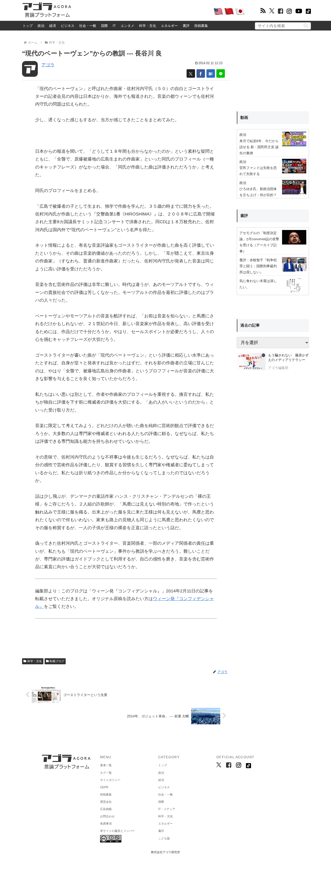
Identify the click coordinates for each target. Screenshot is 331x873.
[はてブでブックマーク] (210, 73)
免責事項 (106, 823)
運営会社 (106, 802)
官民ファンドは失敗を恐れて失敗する (258, 171)
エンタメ (127, 26)
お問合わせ (107, 816)
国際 (104, 26)
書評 (186, 26)
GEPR (104, 787)
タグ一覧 (106, 772)
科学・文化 (147, 26)
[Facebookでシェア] (201, 73)
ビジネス (67, 26)
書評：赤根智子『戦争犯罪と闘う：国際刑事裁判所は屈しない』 (258, 266)
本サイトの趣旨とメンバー (117, 831)
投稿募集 (201, 26)
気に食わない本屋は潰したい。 (258, 284)
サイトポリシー (110, 780)
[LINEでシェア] (220, 73)
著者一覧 (106, 765)
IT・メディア (166, 809)
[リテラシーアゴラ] (251, 362)
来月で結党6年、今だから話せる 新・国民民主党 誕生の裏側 (259, 147)
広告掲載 (106, 809)
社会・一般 (87, 26)
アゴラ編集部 (278, 368)
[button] (306, 25)
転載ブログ (57, 661)
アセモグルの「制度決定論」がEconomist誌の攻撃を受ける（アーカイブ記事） (259, 242)
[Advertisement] (142, 11)
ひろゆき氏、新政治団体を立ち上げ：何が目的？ (258, 192)
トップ (28, 26)
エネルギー (169, 26)
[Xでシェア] (191, 73)
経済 (52, 26)
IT (114, 26)
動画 (244, 117)
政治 (41, 26)
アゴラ (48, 64)
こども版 (164, 838)
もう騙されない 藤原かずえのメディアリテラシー (288, 357)
